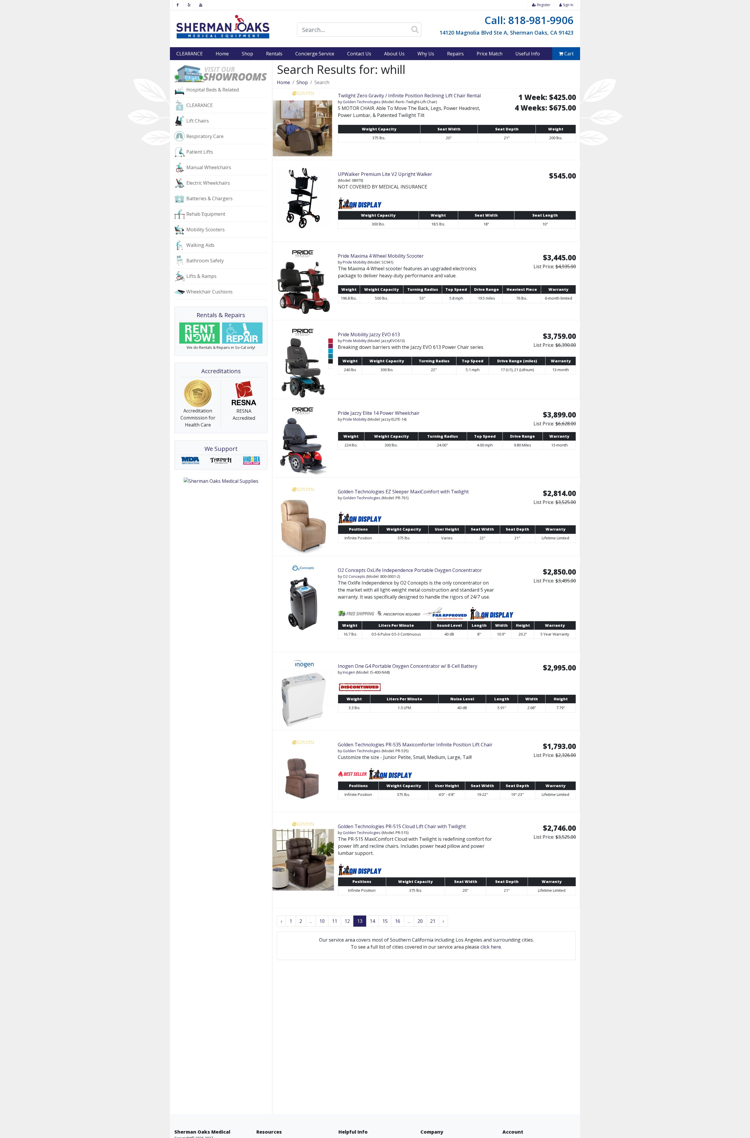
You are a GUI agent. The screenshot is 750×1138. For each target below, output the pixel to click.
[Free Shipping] (357, 613)
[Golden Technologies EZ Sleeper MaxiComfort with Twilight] (303, 520)
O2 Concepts (354, 576)
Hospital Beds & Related (212, 89)
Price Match (489, 53)
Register (543, 4)
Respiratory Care (205, 136)
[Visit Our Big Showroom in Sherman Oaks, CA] (220, 73)
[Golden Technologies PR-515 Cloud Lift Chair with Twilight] (303, 863)
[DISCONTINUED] (360, 687)
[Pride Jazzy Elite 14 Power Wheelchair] (303, 441)
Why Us (425, 53)
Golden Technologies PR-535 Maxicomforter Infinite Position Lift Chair (415, 744)
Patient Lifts (199, 152)
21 (432, 921)
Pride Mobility (355, 262)
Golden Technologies (362, 101)
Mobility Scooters (205, 229)
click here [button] (490, 947)
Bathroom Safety (205, 260)
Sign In (567, 4)
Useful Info (527, 53)
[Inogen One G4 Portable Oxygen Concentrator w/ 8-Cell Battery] (303, 694)
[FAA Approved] (446, 613)
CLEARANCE (189, 53)
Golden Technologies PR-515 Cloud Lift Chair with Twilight (402, 826)
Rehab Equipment (205, 214)
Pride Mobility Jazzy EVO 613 (369, 334)
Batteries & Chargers (209, 198)
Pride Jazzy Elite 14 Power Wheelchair (379, 413)
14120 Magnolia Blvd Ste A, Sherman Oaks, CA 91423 (506, 32)
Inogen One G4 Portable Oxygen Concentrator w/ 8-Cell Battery (407, 666)
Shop (247, 53)
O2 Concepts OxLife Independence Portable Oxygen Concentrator (410, 570)
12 (347, 921)
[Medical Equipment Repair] (242, 333)
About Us (394, 53)
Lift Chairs (197, 121)
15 (385, 921)
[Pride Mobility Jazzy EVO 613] (303, 363)
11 (334, 921)
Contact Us (359, 53)
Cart (568, 53)
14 (372, 921)
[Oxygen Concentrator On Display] (492, 613)
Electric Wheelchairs (208, 183)
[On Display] (360, 203)
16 (397, 921)
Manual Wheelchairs (208, 167)
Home (222, 53)
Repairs (455, 53)
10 (322, 921)
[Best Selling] (353, 773)
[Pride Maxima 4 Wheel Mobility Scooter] (303, 284)
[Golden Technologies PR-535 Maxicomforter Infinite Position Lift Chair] (303, 775)
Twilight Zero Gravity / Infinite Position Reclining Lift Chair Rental (409, 95)
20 (420, 921)
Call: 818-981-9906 (529, 20)
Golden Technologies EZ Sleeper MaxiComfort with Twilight (403, 491)
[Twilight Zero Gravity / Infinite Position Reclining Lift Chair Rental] (303, 124)
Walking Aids (200, 245)
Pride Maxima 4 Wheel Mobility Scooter (381, 256)
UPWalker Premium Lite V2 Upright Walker (385, 174)
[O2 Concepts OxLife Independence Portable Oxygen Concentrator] (303, 607)
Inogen (349, 672)
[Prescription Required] (399, 613)
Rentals (274, 53)
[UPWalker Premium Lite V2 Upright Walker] (303, 204)
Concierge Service (314, 53)
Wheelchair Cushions (209, 291)
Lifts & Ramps (201, 276)
